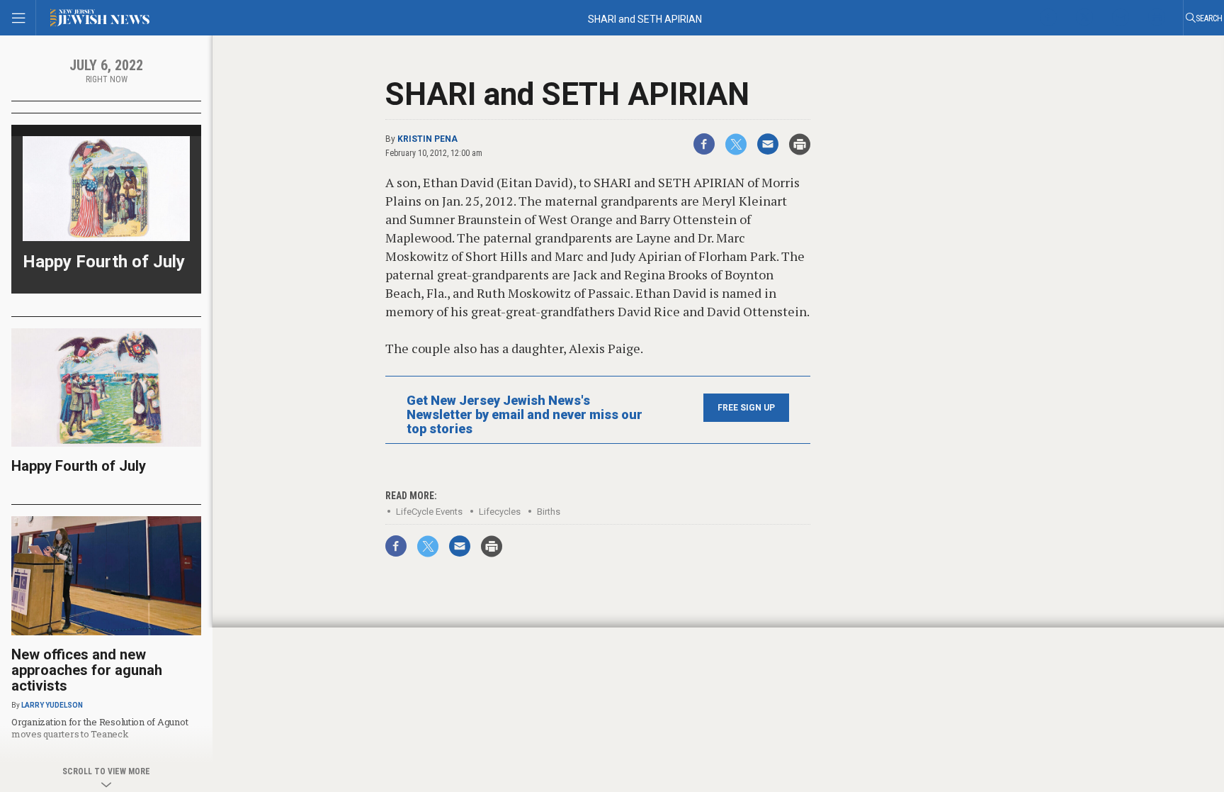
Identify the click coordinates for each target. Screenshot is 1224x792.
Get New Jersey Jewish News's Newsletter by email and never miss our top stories (524, 415)
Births (548, 511)
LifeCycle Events (429, 511)
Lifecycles (500, 511)
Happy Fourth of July (104, 262)
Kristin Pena (427, 139)
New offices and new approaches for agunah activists (86, 670)
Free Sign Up (746, 408)
